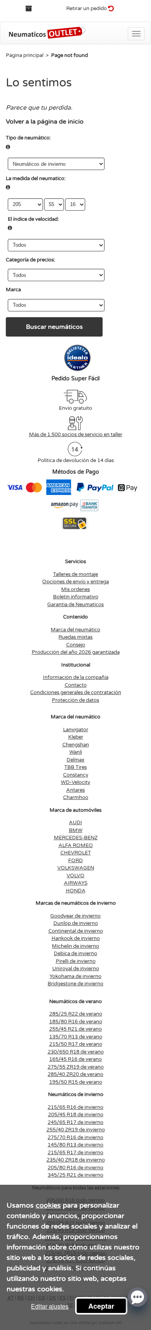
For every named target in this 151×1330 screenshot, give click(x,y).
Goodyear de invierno (75, 916)
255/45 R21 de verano (75, 1029)
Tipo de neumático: (28, 138)
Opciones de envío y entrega (75, 582)
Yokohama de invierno (75, 976)
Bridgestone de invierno (75, 984)
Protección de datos (75, 700)
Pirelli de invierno (76, 961)
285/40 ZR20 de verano (75, 1074)
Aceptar (101, 1306)
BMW (75, 830)
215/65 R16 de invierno (75, 1107)
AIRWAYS (76, 883)
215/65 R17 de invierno (75, 1153)
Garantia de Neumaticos (75, 604)
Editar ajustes (50, 1306)
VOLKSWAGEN (75, 868)
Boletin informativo (75, 597)
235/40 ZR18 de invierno (75, 1160)
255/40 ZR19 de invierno (75, 1130)
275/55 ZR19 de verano (76, 1067)
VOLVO (75, 876)
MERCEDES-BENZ (76, 838)
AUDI (75, 823)
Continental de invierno (75, 931)
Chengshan (75, 745)
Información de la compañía (75, 677)
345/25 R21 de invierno (75, 1175)
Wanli (75, 752)
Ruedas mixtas (75, 637)
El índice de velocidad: (33, 219)
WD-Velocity (75, 782)
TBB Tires (75, 767)
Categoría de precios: (30, 260)
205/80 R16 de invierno (75, 1168)
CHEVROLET (75, 853)
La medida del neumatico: (35, 178)
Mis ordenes (75, 589)
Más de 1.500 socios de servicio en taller (75, 434)
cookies (48, 1205)
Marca (13, 290)
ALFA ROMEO (75, 845)
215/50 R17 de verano (75, 1044)
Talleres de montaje (75, 574)
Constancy (75, 775)
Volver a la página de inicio (45, 121)
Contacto (76, 685)
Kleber (75, 737)
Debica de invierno (75, 953)
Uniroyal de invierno (75, 969)
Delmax (75, 760)
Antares (75, 790)
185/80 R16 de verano (75, 1022)
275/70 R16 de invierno (75, 1137)
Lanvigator (75, 730)
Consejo (75, 645)
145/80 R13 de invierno (75, 1145)
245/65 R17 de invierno (75, 1122)
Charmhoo (75, 797)
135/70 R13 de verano (75, 1037)
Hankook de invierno (75, 938)
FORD (75, 860)
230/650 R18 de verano (76, 1052)
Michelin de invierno (75, 946)
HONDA (76, 891)
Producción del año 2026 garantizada (76, 652)
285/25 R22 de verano (75, 1014)
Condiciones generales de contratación (75, 692)
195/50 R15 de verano (75, 1082)
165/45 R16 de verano (75, 1059)
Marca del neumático (75, 630)
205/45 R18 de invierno (75, 1115)
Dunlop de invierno (75, 923)
